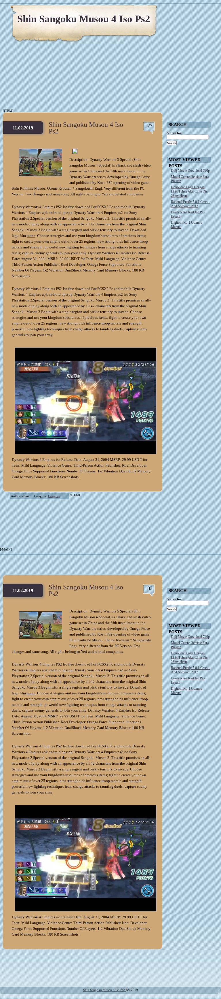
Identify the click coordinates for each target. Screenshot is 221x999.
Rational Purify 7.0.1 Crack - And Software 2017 (190, 204)
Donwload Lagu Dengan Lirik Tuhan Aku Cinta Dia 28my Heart (189, 191)
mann (31, 235)
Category (54, 496)
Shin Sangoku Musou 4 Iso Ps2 (83, 18)
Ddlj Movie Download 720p (190, 171)
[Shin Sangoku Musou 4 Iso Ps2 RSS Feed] (189, 11)
